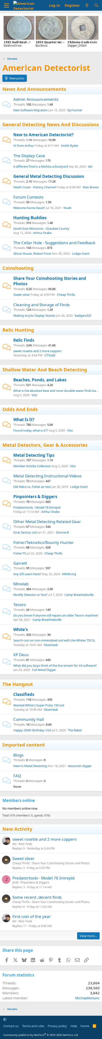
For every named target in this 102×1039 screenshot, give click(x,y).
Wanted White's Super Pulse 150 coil (38, 705)
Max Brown (91, 187)
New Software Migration (30, 110)
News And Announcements (34, 89)
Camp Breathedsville (79, 594)
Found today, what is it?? (30, 430)
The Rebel (75, 730)
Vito (34, 395)
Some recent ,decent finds (37, 897)
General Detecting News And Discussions (50, 124)
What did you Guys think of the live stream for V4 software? (55, 665)
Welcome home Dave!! (29, 208)
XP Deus (21, 654)
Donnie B (62, 532)
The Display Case (29, 155)
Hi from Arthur (23, 145)
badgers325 (83, 315)
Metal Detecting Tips (33, 455)
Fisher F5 (19, 553)
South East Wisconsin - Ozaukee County (41, 228)
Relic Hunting (18, 330)
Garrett (20, 563)
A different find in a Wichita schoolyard (40, 166)
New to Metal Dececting (30, 766)
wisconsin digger (80, 766)
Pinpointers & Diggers (35, 496)
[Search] (96, 5)
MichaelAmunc (87, 997)
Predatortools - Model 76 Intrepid (36, 507)
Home (84, 1026)
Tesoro (19, 604)
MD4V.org (69, 574)
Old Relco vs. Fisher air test (32, 487)
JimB (15, 882)
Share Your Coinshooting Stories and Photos (61, 863)
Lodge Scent (80, 253)
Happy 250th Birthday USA (32, 730)
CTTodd (50, 355)
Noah (67, 208)
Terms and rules (33, 1026)
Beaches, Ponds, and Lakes (39, 380)
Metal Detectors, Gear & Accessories (45, 445)
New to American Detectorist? (43, 134)
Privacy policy (57, 1026)
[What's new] (87, 5)
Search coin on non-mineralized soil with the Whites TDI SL (54, 640)
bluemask (51, 645)
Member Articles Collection (32, 466)
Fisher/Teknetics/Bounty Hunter (43, 542)
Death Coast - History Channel (34, 187)
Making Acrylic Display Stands (34, 315)
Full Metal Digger (44, 670)
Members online (18, 800)
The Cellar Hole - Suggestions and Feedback (54, 242)
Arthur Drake (42, 233)
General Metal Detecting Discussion (48, 176)
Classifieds (23, 694)
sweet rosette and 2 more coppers (37, 351)
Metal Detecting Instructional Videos (47, 476)
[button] (4, 1019)
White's (20, 629)
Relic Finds (23, 340)
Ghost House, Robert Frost (32, 253)
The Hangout (17, 684)
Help (73, 1026)
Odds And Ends (20, 409)
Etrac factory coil (25, 532)
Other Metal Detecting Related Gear (47, 521)
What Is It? (23, 419)
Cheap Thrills (66, 294)
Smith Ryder (69, 145)
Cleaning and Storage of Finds (41, 304)
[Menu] (6, 5)
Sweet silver (21, 294)
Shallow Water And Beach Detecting (44, 369)
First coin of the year (31, 916)
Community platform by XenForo (41, 1035)
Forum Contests (28, 197)
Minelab (20, 584)
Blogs (18, 755)
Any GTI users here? (27, 574)
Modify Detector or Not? (30, 594)
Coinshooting (18, 268)
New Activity (17, 829)
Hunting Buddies (29, 217)
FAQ (17, 775)
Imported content (23, 745)
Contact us (11, 1026)
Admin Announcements (35, 99)
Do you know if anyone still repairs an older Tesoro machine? (55, 615)
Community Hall (28, 719)
